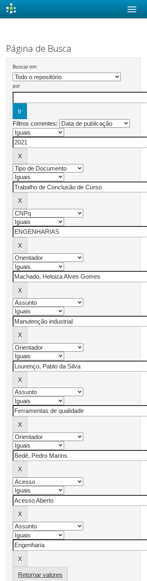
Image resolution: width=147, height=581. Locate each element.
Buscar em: (25, 67)
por (16, 86)
